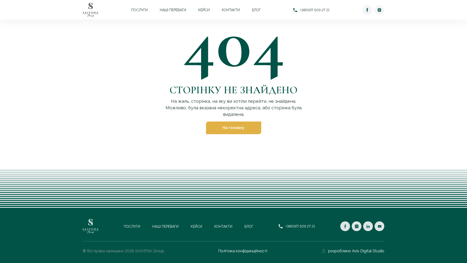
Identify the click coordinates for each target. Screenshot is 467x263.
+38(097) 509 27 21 (315, 10)
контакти (231, 10)
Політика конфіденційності (242, 251)
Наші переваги (173, 10)
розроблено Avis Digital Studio (356, 251)
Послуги (139, 10)
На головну (233, 127)
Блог (256, 10)
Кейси (204, 10)
